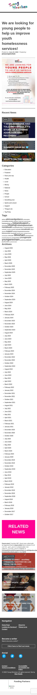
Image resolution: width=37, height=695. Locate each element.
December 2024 (10, 290)
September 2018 (10, 496)
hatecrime (21, 221)
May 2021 (8, 414)
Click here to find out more (18, 646)
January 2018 (9, 508)
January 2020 (9, 457)
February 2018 (9, 505)
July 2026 (8, 251)
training (18, 233)
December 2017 (10, 511)
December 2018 (10, 490)
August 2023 (9, 333)
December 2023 (10, 320)
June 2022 (8, 375)
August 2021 (9, 405)
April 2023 (8, 345)
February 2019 (9, 484)
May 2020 (8, 445)
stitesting (4, 231)
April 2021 (8, 417)
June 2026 (8, 254)
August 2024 (9, 302)
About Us (21, 625)
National (7, 188)
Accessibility (22, 666)
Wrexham (19, 235)
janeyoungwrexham (8, 54)
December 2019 (10, 460)
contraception (26, 219)
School (13, 154)
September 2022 (10, 366)
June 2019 (8, 472)
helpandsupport (20, 223)
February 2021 (9, 423)
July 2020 (8, 439)
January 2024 (9, 317)
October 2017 (9, 514)
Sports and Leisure (11, 203)
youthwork (28, 240)
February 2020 (9, 454)
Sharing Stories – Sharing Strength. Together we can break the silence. (17, 562)
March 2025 (8, 284)
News (6, 119)
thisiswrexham (6, 233)
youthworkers (6, 241)
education (11, 221)
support (9, 231)
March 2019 (8, 481)
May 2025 (8, 281)
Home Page (6, 625)
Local (6, 143)
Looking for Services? (9, 627)
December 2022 (10, 357)
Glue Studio (18, 674)
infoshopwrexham (24, 225)
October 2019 (9, 466)
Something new (10, 200)
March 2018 (8, 502)
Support (13, 143)
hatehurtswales (27, 221)
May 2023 (8, 342)
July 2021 (8, 408)
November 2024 (10, 293)
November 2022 (10, 360)
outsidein (9, 229)
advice (4, 219)
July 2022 (8, 372)
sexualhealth (25, 229)
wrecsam (11, 235)
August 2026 (9, 248)
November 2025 (10, 269)
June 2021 (8, 411)
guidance (16, 221)
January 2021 (9, 426)
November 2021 (10, 396)
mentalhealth (7, 227)
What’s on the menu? (17, 159)
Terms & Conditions (8, 667)
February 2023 (9, 351)
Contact (4, 629)
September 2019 (10, 469)
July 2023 (8, 336)
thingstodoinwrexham (23, 231)
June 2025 (8, 278)
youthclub (22, 240)
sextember (18, 229)
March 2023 (8, 348)
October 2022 (9, 363)
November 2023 (10, 323)
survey (15, 231)
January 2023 (9, 354)
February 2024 (9, 314)
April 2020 (8, 448)
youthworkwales (13, 241)
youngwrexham (11, 239)
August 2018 (9, 499)
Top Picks (8, 212)
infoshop (12, 225)
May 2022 (8, 378)
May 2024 (8, 308)
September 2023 (10, 330)
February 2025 (9, 287)
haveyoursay (6, 223)
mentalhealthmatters (17, 227)
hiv (29, 223)
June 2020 (8, 442)
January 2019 (9, 487)
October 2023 (9, 327)
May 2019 (8, 475)
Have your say (9, 175)
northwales (4, 229)
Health (7, 178)
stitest (32, 229)
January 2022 (9, 390)
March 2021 (8, 420)
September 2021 (10, 402)
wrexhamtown (29, 235)
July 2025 (8, 275)
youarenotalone (16, 237)
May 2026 (8, 257)
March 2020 (8, 451)
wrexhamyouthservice (7, 237)
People (7, 194)
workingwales (5, 235)
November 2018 (10, 493)
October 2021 (9, 399)
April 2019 (8, 478)
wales (22, 233)
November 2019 (10, 463)
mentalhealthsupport (28, 227)
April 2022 (8, 381)
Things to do (8, 209)
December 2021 (10, 393)
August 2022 (9, 369)
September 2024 (10, 299)
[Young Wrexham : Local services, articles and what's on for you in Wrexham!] (18, 5)
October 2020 (9, 436)
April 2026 (8, 260)
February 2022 (9, 387)
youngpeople (25, 237)
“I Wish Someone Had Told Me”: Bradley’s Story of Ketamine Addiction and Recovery (17, 130)
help (11, 223)
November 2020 (10, 432)
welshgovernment (27, 233)
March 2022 (8, 384)
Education (8, 169)
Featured (7, 172)
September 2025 (10, 272)
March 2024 (8, 311)
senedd (13, 229)
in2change (4, 225)
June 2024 (8, 305)
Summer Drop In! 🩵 (16, 147)
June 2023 (8, 339)
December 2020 (10, 429)
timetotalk (13, 233)
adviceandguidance (14, 219)
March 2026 (8, 263)
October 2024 (9, 296)
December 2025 (10, 266)
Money (7, 184)
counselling (5, 221)
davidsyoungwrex (10, 566)
